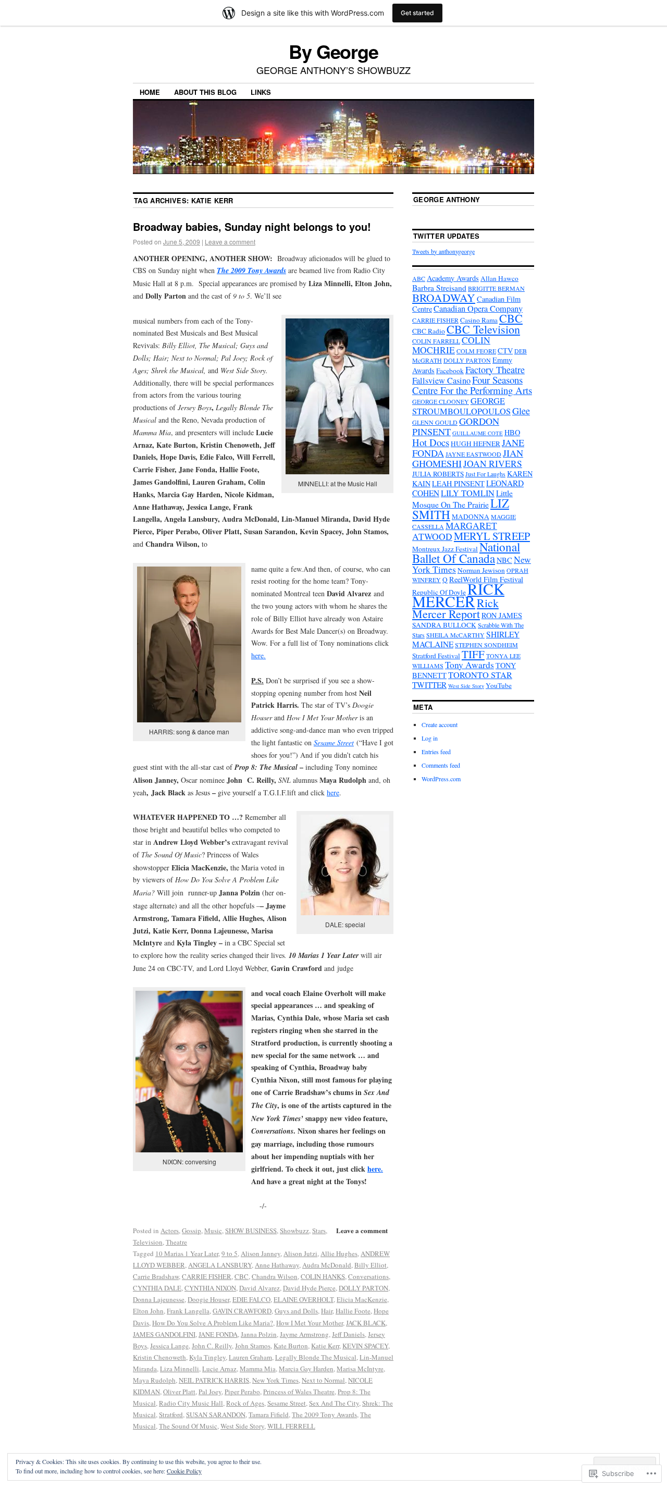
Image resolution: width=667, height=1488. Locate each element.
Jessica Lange (169, 1345)
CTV (505, 350)
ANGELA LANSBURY (220, 1265)
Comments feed (441, 765)
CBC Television (483, 329)
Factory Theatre (495, 369)
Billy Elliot (370, 1265)
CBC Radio (428, 331)
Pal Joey (210, 1391)
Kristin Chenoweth (159, 1357)
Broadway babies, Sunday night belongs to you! (252, 226)
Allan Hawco (499, 278)
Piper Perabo (242, 1391)
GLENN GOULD (435, 422)
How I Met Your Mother (309, 1322)
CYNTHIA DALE (157, 1288)
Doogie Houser (208, 1299)
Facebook (450, 370)
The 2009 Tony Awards (251, 270)
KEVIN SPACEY (365, 1345)
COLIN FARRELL (436, 341)
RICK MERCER (458, 595)
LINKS (261, 92)
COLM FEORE (476, 351)
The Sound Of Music (188, 1426)
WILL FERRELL (291, 1426)
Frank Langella (188, 1310)
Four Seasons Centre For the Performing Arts (472, 385)
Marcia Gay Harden (306, 1368)
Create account (440, 724)
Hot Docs (430, 442)
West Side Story (242, 1426)
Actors (169, 1230)
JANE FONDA (218, 1334)
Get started (417, 13)
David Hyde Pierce (309, 1288)
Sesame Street (334, 742)
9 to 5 (229, 1253)
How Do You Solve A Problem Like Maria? (212, 1322)
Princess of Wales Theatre (299, 1391)
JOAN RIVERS (492, 464)
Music (213, 1230)
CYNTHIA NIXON (210, 1288)
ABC (418, 278)
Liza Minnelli (179, 1368)
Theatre (176, 1242)
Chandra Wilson (275, 1276)
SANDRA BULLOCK (444, 625)
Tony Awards (469, 665)
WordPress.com (441, 778)
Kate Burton (291, 1345)
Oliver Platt (179, 1391)
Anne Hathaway (277, 1265)
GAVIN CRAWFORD (242, 1310)
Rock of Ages (245, 1403)
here (333, 792)
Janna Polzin (259, 1334)
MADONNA (470, 516)
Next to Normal (323, 1380)
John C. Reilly (212, 1345)
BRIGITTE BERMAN (496, 288)
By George (333, 51)
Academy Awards (453, 278)
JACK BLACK (366, 1322)
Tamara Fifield (269, 1414)
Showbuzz (294, 1230)
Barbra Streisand (439, 287)
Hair (326, 1310)
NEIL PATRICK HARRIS (214, 1380)
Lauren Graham (250, 1357)
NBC (504, 560)
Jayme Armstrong (304, 1334)
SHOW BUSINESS (251, 1230)
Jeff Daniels (348, 1334)
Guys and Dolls (296, 1310)
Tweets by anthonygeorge (443, 251)
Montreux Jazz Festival (445, 549)
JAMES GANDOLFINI (164, 1334)
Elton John (148, 1310)
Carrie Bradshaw (156, 1276)
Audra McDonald (326, 1265)
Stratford (171, 1414)
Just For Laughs (485, 474)
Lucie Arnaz (219, 1368)
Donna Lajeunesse (158, 1299)
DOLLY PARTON (363, 1288)
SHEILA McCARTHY (455, 635)
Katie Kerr (325, 1345)
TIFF (473, 654)
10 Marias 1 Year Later (186, 1253)
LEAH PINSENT (458, 483)
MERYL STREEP (492, 535)
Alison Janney (260, 1253)
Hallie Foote (353, 1310)
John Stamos (252, 1345)
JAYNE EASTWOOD (473, 454)
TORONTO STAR (480, 675)
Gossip (191, 1230)
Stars (319, 1230)
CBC (241, 1276)
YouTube (499, 685)
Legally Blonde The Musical (315, 1357)
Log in (430, 738)
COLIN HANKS (323, 1276)
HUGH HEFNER (475, 443)
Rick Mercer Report (455, 608)
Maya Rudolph (154, 1380)
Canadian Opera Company (478, 308)
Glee (521, 410)
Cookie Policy (184, 1471)
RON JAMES (501, 615)
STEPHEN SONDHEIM (486, 645)
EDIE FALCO (251, 1299)
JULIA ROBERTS (438, 473)
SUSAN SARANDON (215, 1414)
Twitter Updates (446, 236)
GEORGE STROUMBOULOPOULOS (461, 406)
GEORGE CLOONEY (440, 401)
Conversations (368, 1276)
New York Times (275, 1380)
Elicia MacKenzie (362, 1299)
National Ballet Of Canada (466, 552)
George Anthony (446, 199)
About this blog (205, 92)
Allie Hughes (338, 1253)
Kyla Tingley (207, 1357)
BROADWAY (443, 297)
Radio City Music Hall (191, 1403)
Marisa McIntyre (360, 1368)
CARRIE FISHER (206, 1276)
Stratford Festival (436, 655)
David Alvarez (259, 1288)
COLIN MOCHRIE (451, 345)
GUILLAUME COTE (477, 433)
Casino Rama (479, 320)
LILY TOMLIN (468, 493)
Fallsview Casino (441, 380)
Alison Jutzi (300, 1253)
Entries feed (436, 751)
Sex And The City (334, 1403)
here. (258, 655)
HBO (512, 432)
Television (148, 1242)
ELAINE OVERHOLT (304, 1299)
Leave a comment (230, 241)
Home (150, 92)
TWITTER (429, 685)
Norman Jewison (481, 570)
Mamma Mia (258, 1368)
